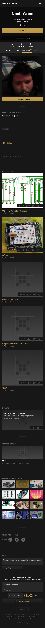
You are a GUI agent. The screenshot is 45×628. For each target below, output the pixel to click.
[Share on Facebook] (23, 539)
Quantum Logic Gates (10, 299)
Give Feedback (34, 614)
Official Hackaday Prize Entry (6, 502)
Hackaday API (33, 616)
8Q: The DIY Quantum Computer (14, 210)
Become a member (22, 601)
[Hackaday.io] (9, 3)
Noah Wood (9, 213)
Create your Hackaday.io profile (13, 579)
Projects (10, 50)
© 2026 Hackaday (22, 623)
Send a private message (22, 38)
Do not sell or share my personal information (22, 619)
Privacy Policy (22, 616)
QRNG (5, 255)
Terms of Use (11, 616)
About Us (9, 614)
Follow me (22, 30)
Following (27, 50)
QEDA (4, 387)
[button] (40, 3)
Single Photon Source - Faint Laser (15, 343)
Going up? (23, 609)
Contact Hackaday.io (20, 614)
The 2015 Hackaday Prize (4, 502)
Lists (18, 50)
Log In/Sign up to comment (12, 568)
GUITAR (6, 129)
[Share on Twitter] (17, 539)
